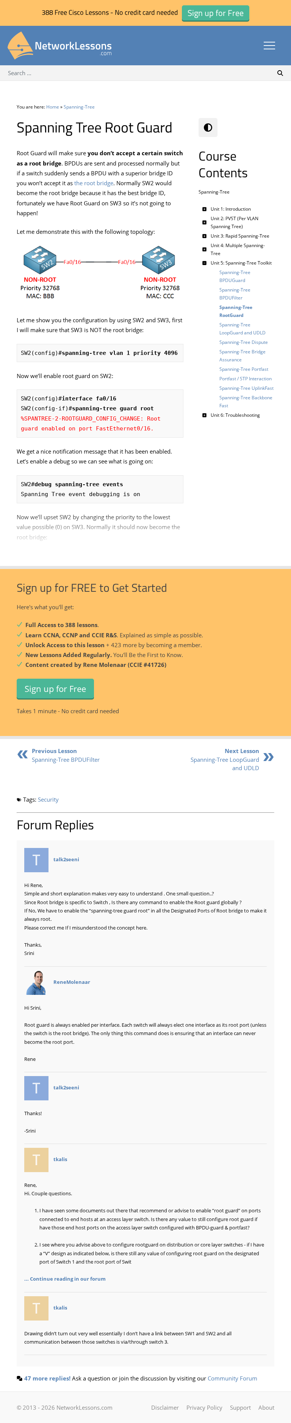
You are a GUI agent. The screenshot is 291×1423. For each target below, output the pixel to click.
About (266, 1407)
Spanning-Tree (79, 107)
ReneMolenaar (71, 982)
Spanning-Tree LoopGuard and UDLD (225, 759)
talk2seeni (66, 859)
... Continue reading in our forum (65, 1278)
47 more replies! (47, 1378)
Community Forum (232, 1378)
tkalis (60, 1159)
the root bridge (93, 183)
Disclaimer (165, 1407)
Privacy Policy (204, 1407)
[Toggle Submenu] (204, 209)
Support (240, 1407)
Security (48, 799)
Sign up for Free (55, 688)
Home (52, 107)
